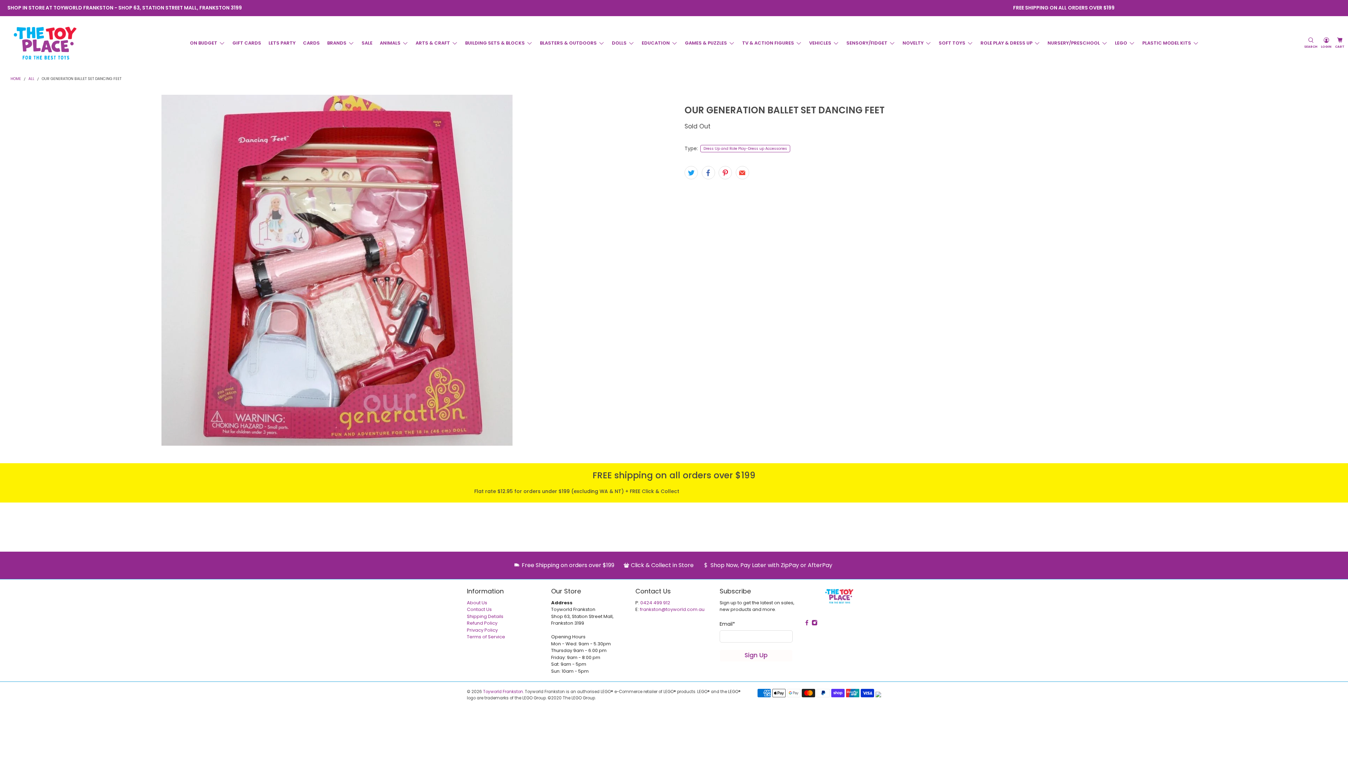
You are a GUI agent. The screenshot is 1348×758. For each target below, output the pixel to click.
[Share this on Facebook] (708, 172)
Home (16, 79)
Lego (1121, 43)
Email (727, 623)
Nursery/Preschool (1074, 43)
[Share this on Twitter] (691, 172)
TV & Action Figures (768, 43)
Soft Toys (952, 43)
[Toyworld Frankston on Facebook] (669, 8)
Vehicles (820, 43)
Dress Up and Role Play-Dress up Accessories (745, 148)
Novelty (913, 43)
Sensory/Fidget (866, 43)
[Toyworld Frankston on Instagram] (679, 8)
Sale (367, 43)
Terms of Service (486, 636)
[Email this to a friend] (742, 172)
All (31, 79)
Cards (311, 43)
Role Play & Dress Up (1006, 43)
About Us (477, 602)
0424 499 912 (655, 602)
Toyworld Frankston (503, 691)
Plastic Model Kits (1166, 43)
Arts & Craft (433, 43)
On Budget (203, 43)
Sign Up (756, 655)
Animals (390, 43)
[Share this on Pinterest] (725, 172)
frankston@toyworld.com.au (672, 609)
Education (656, 43)
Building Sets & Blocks (495, 43)
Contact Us (479, 609)
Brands (336, 43)
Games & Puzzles (706, 43)
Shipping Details (485, 616)
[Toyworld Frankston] (45, 43)
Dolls (619, 43)
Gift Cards (246, 43)
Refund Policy (482, 623)
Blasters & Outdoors (568, 43)
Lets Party (282, 43)
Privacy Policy (482, 630)
